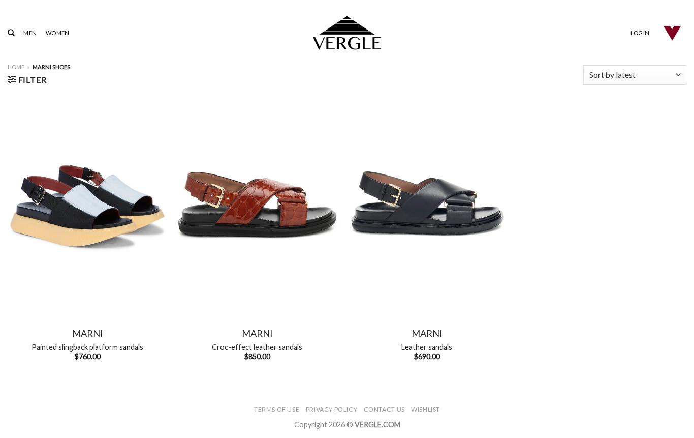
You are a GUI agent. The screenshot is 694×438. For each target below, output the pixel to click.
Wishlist (425, 409)
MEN (30, 33)
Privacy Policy (332, 409)
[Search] (11, 32)
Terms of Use (276, 409)
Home (16, 67)
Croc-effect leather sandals (257, 347)
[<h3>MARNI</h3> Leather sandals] (427, 205)
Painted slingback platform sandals (87, 347)
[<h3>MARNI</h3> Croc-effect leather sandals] (257, 205)
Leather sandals (426, 347)
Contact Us (384, 409)
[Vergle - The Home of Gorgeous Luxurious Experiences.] (347, 32)
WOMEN (57, 33)
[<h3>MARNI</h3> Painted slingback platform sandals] (87, 205)
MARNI (87, 333)
